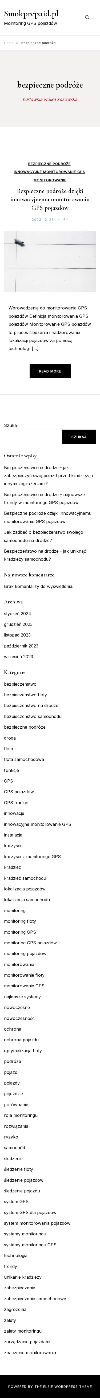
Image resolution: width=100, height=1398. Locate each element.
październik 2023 (21, 646)
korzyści (12, 845)
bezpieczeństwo (20, 684)
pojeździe (13, 1093)
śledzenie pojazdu (22, 1190)
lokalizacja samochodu (27, 899)
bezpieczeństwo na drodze (31, 705)
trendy (10, 1266)
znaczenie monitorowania (30, 1352)
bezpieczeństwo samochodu (33, 716)
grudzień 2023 (18, 624)
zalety (10, 1320)
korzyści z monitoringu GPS (32, 856)
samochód (14, 1147)
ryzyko (11, 1137)
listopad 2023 (17, 635)
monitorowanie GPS (24, 985)
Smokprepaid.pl (31, 13)
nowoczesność (19, 1018)
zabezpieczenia (19, 1287)
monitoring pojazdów (25, 953)
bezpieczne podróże (49, 164)
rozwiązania (16, 1126)
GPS (8, 781)
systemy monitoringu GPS (30, 1244)
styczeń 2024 (17, 613)
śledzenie (13, 1158)
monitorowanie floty (24, 975)
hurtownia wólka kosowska (50, 99)
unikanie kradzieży (23, 1277)
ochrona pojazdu (21, 1039)
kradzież (12, 867)
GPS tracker (16, 802)
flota (8, 748)
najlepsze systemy (22, 996)
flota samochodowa (24, 759)
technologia (15, 1255)
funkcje (11, 770)
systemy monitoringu (25, 1233)
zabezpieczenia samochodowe (35, 1298)
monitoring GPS (20, 932)
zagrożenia (15, 1309)
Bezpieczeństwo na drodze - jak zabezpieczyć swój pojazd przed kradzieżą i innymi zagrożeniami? (48, 475)
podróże (12, 1061)
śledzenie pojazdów (23, 1180)
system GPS (16, 1201)
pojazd (10, 1072)
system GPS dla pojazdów (30, 1212)
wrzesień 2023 (18, 656)
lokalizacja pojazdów (25, 889)
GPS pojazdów (19, 791)
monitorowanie (50, 180)
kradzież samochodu (25, 878)
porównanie (16, 1104)
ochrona (12, 1029)
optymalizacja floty (23, 1050)
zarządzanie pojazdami (27, 1341)
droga (10, 738)
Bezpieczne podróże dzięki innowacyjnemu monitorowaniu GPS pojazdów (50, 199)
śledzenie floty (18, 1169)
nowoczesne (17, 1007)
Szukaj (11, 425)
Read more (50, 371)
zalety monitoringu (23, 1331)
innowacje (14, 813)
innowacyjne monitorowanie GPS (49, 172)
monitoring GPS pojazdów (30, 942)
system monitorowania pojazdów (37, 1223)
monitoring (15, 910)
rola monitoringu (21, 1115)
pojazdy (12, 1083)
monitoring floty (20, 921)
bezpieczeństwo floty (25, 694)
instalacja (13, 835)
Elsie (48, 1386)
